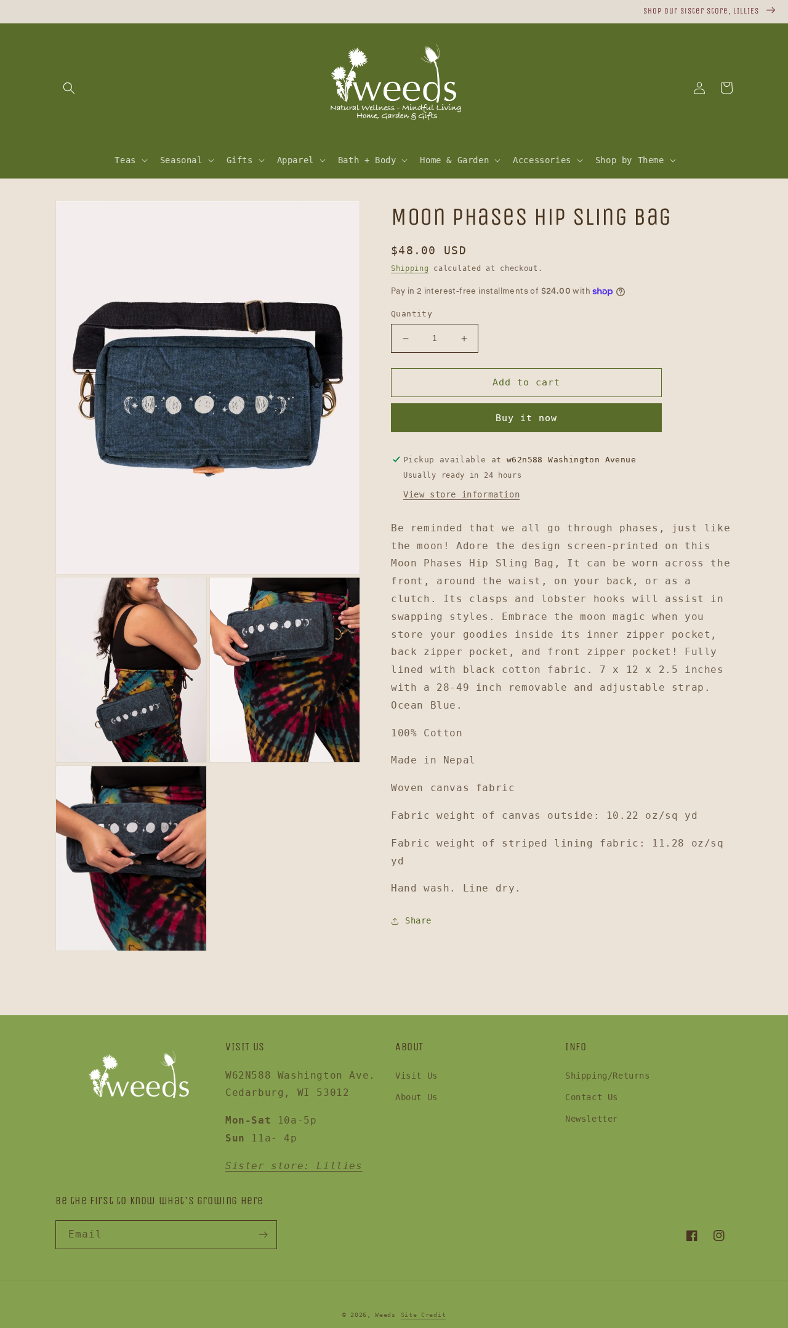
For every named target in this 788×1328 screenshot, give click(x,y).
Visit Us (416, 1076)
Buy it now (526, 418)
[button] (68, 88)
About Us (416, 1097)
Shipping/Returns (607, 1076)
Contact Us (591, 1097)
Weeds (385, 1314)
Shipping (410, 268)
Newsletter (591, 1119)
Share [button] (418, 920)
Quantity (411, 314)
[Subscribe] (262, 1234)
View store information (461, 494)
